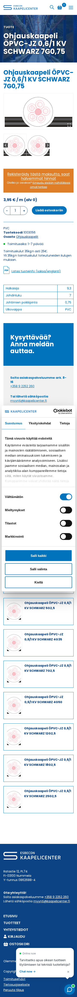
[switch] (66, 510)
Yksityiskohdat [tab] (40, 423)
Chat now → (27, 971)
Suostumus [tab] (13, 423)
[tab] (37, 125)
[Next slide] (47, 145)
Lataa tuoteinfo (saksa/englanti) (36, 271)
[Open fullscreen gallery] (69, 125)
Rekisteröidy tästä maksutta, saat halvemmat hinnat (38, 176)
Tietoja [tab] (65, 423)
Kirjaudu (16, 936)
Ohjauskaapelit (27, 237)
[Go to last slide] (5, 145)
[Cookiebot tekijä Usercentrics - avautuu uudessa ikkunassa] (54, 411)
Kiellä (38, 582)
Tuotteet (12, 922)
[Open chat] (69, 989)
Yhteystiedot (15, 929)
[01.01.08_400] (38, 111)
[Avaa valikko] (71, 7)
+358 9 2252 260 (22, 386)
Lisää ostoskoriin (49, 210)
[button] (15, 145)
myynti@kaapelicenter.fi (28, 401)
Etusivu (10, 916)
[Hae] (52, 7)
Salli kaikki (38, 555)
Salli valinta (38, 569)
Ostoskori (19, 944)
